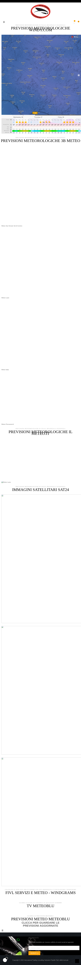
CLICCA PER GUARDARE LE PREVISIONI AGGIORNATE (40, 924)
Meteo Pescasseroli (7, 424)
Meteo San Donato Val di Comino (11, 226)
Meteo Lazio (5, 298)
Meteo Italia (5, 369)
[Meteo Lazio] (6, 482)
